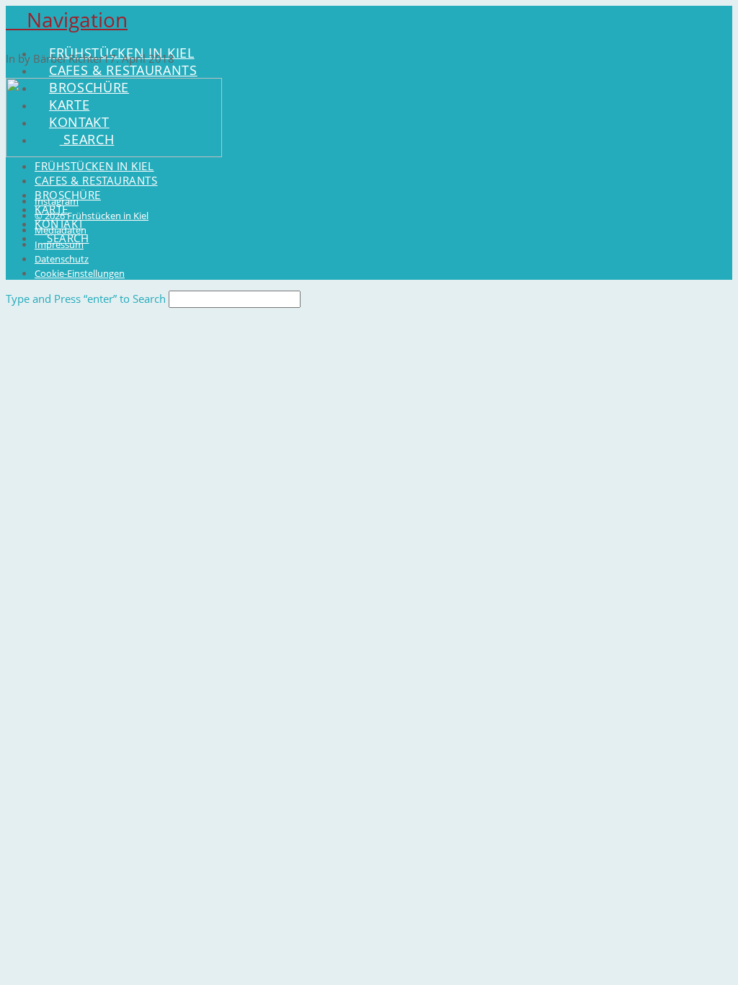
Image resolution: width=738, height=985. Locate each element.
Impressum (59, 244)
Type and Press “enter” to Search (86, 298)
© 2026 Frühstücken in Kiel (91, 215)
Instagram (57, 201)
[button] (67, 19)
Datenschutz (62, 258)
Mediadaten (60, 230)
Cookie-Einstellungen (80, 273)
